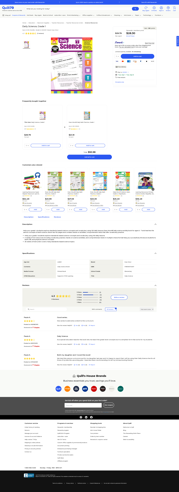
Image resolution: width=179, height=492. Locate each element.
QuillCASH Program (63, 433)
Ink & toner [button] (127, 15)
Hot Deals (30, 15)
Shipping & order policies (32, 442)
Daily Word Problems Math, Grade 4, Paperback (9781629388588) (121, 192)
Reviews (57, 217)
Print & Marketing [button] (72, 15)
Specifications (43, 217)
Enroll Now (130, 36)
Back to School (48, 15)
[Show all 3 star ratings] (90, 297)
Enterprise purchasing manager (67, 448)
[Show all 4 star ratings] (90, 294)
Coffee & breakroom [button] (103, 15)
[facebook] (91, 417)
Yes (77, 325)
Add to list (120, 82)
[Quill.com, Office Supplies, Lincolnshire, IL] (29, 475)
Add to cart (138, 56)
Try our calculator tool (126, 47)
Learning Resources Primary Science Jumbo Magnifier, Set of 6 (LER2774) (145, 192)
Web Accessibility (128, 439)
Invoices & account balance (33, 436)
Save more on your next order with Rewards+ (30, 2)
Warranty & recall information (34, 445)
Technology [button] (147, 15)
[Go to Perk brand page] (85, 389)
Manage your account (31, 433)
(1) (100, 292)
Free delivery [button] (27, 205)
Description (28, 217)
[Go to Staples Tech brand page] (102, 389)
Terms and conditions (80, 410)
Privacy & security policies (33, 448)
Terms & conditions (57, 483)
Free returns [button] (121, 77)
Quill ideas (60, 458)
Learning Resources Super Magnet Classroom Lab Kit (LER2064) (30, 192)
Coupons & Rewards (18, 15)
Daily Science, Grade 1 (34, 122)
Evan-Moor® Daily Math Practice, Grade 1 (81, 122)
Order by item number (97, 436)
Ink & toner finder (95, 430)
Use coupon (108, 405)
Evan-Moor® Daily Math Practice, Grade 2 (97, 192)
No (84, 325)
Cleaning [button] (117, 15)
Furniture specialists (63, 451)
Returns (27, 430)
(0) (101, 297)
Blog (124, 430)
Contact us (28, 451)
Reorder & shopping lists (98, 427)
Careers (125, 436)
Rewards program (63, 430)
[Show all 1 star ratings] (90, 302)
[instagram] (80, 417)
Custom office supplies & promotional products (72, 442)
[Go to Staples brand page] (94, 389)
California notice (81, 483)
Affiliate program (62, 461)
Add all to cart (89, 157)
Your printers (94, 433)
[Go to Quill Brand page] (58, 389)
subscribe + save (60, 15)
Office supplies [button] (87, 15)
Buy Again (38, 15)
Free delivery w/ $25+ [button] (52, 205)
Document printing (63, 445)
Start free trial (149, 43)
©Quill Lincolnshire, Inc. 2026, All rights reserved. (48, 476)
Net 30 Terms (61, 439)
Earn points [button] (149, 28)
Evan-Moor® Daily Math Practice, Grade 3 (52, 192)
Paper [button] (137, 15)
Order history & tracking (32, 427)
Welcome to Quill (128, 427)
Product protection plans (65, 455)
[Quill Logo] (8, 8)
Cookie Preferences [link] (95, 483)
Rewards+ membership (64, 427)
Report (93, 325)
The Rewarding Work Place (131, 433)
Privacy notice (70, 483)
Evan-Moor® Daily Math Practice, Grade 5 (75, 192)
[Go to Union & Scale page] (111, 389)
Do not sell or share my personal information (115, 483)
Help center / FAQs (31, 439)
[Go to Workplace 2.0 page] (120, 389)
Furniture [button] (158, 15)
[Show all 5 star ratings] (90, 292)
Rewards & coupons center (98, 439)
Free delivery (122, 67)
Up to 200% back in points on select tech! (89, 2)
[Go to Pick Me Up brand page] (76, 389)
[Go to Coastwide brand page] (67, 389)
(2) (101, 295)
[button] (135, 9)
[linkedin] (86, 417)
